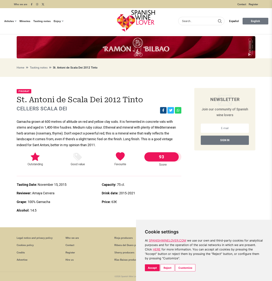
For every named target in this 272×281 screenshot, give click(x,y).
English (255, 21)
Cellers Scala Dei (42, 109)
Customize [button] (185, 267)
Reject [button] (167, 267)
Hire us (70, 259)
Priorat (24, 91)
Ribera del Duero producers (130, 245)
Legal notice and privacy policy (35, 238)
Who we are (20, 4)
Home (20, 67)
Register (253, 4)
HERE (157, 249)
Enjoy (57, 21)
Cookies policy (25, 245)
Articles (9, 21)
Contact (241, 4)
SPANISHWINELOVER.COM (167, 240)
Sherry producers (124, 252)
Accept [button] (152, 267)
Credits (21, 252)
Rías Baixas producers (127, 259)
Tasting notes (42, 21)
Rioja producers (123, 238)
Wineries (24, 21)
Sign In (224, 140)
